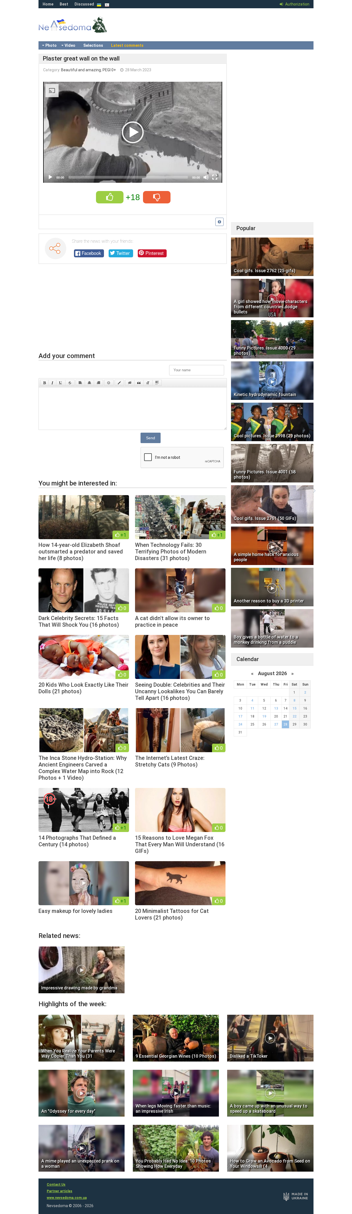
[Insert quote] (139, 383)
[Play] (50, 177)
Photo (51, 45)
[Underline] (60, 383)
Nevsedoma (82, 30)
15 (294, 708)
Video (70, 45)
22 (294, 716)
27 (276, 724)
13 (276, 708)
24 (240, 724)
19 (264, 716)
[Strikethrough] (70, 383)
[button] (133, 132)
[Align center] (89, 383)
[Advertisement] (132, 310)
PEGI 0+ (109, 70)
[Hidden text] (129, 383)
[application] (132, 132)
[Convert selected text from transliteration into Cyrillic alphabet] (148, 383)
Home (48, 4)
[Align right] (98, 383)
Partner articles (59, 1191)
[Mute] (206, 177)
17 (240, 716)
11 (252, 708)
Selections (93, 45)
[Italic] (52, 383)
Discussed (84, 4)
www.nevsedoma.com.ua (67, 1198)
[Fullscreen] (215, 177)
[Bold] (44, 383)
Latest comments (127, 45)
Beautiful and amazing (81, 70)
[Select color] (119, 383)
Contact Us (56, 1184)
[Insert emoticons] (109, 383)
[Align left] (80, 383)
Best (64, 4)
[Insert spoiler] (157, 383)
